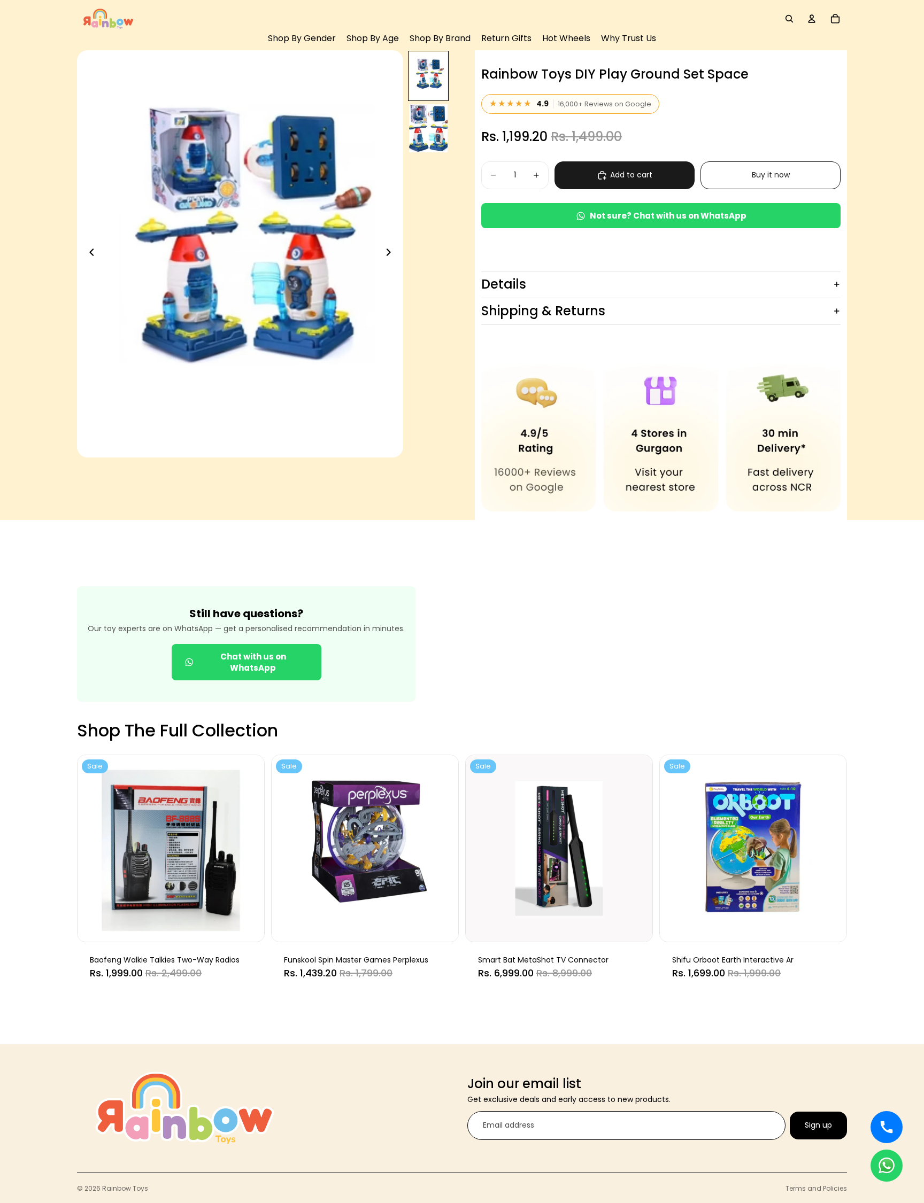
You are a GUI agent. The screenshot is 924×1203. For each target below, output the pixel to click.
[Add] (248, 925)
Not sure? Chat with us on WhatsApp (668, 215)
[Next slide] (391, 254)
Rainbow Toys (125, 1188)
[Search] (789, 18)
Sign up (818, 1125)
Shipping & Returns (543, 311)
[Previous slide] (89, 254)
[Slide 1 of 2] (428, 76)
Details (503, 284)
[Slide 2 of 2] (428, 128)
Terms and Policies (816, 1188)
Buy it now (771, 174)
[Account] (811, 18)
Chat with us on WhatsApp (253, 662)
